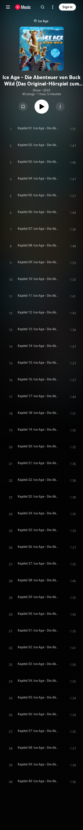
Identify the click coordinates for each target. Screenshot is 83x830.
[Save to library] (23, 106)
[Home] (23, 7)
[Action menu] (60, 106)
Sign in (67, 7)
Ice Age (43, 21)
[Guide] (8, 7)
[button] (23, 106)
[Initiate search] (42, 7)
